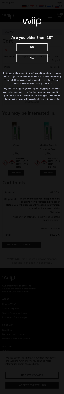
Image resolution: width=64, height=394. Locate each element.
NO (32, 47)
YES (32, 57)
